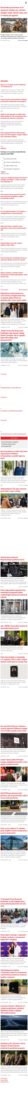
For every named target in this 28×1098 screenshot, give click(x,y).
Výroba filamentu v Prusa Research (11, 387)
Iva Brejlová (4, 327)
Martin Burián (4, 860)
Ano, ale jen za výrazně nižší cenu (12, 162)
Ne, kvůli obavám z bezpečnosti (11, 169)
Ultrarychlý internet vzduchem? (9, 442)
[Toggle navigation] (26, 2)
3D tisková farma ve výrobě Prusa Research (13, 434)
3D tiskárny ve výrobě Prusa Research (12, 411)
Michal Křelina (4, 622)
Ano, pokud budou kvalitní (10, 159)
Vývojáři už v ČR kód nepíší (8, 444)
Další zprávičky (4, 289)
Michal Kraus (4, 824)
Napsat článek (4, 1080)
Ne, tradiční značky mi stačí (10, 165)
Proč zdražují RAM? (6, 446)
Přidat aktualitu (5, 1082)
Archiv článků (4, 1078)
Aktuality (4, 81)
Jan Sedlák (3, 687)
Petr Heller (4, 40)
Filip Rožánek (4, 518)
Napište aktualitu (23, 289)
